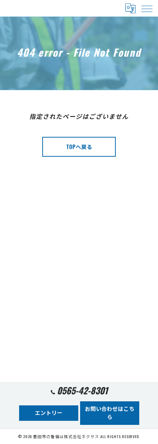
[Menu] (146, 8)
